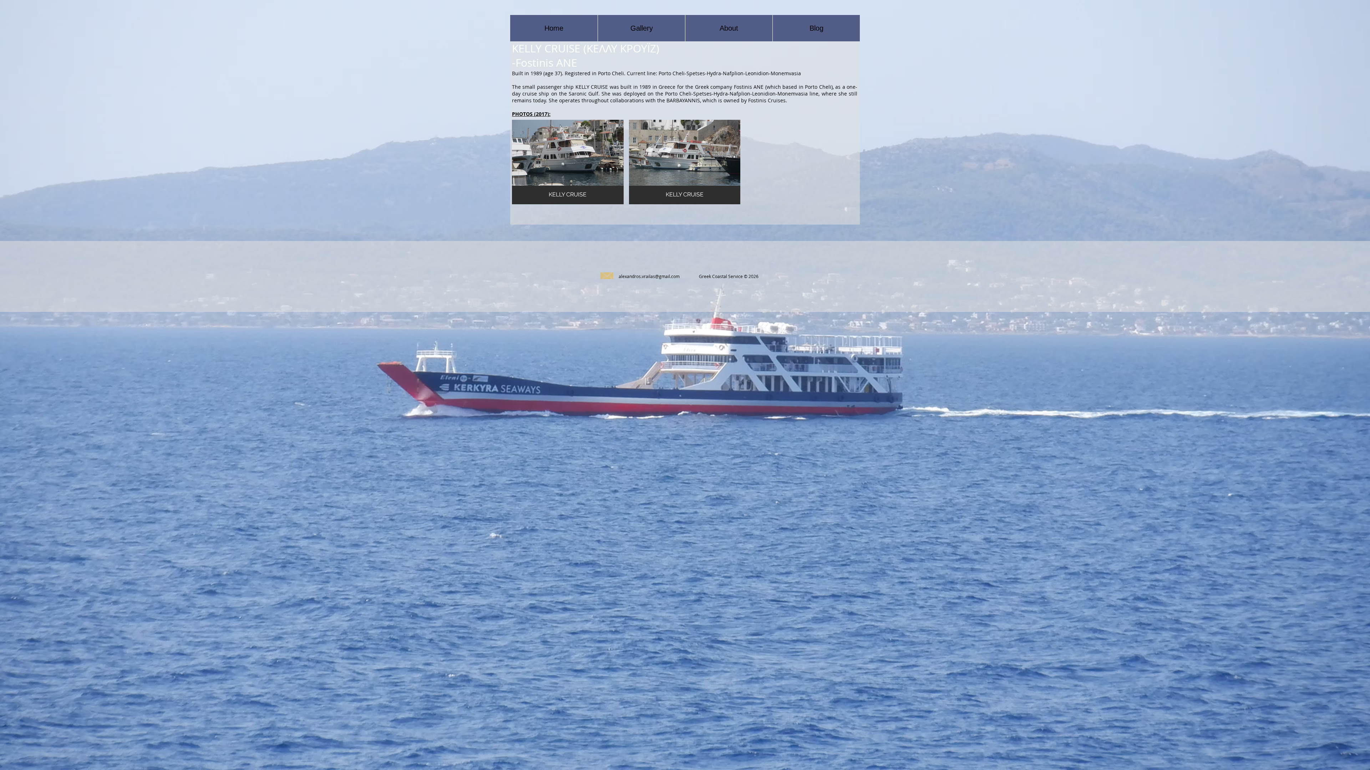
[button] (568, 162)
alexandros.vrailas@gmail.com (649, 276)
